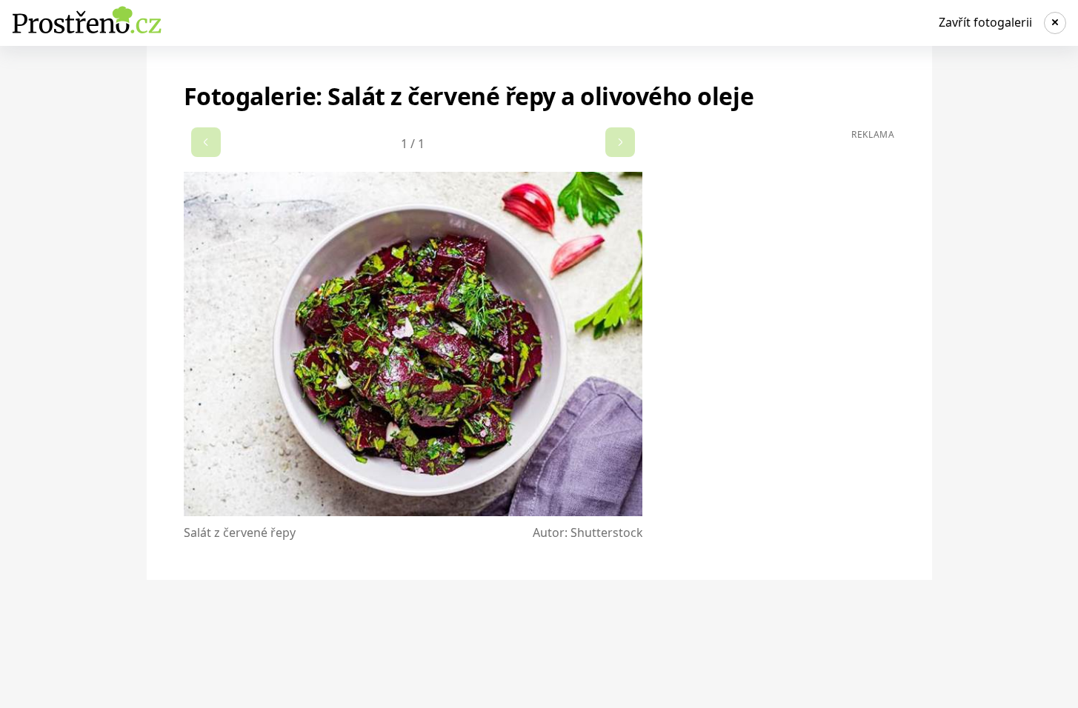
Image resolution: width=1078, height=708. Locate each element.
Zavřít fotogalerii (985, 22)
